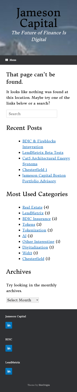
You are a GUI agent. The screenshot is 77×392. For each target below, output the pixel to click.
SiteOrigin (44, 385)
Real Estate (32, 207)
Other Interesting (38, 241)
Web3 (27, 253)
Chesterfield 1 (34, 169)
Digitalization (35, 247)
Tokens (28, 224)
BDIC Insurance (36, 218)
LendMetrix (33, 213)
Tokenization (34, 230)
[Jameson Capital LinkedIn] (8, 325)
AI (24, 236)
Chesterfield (33, 258)
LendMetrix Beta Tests (42, 152)
